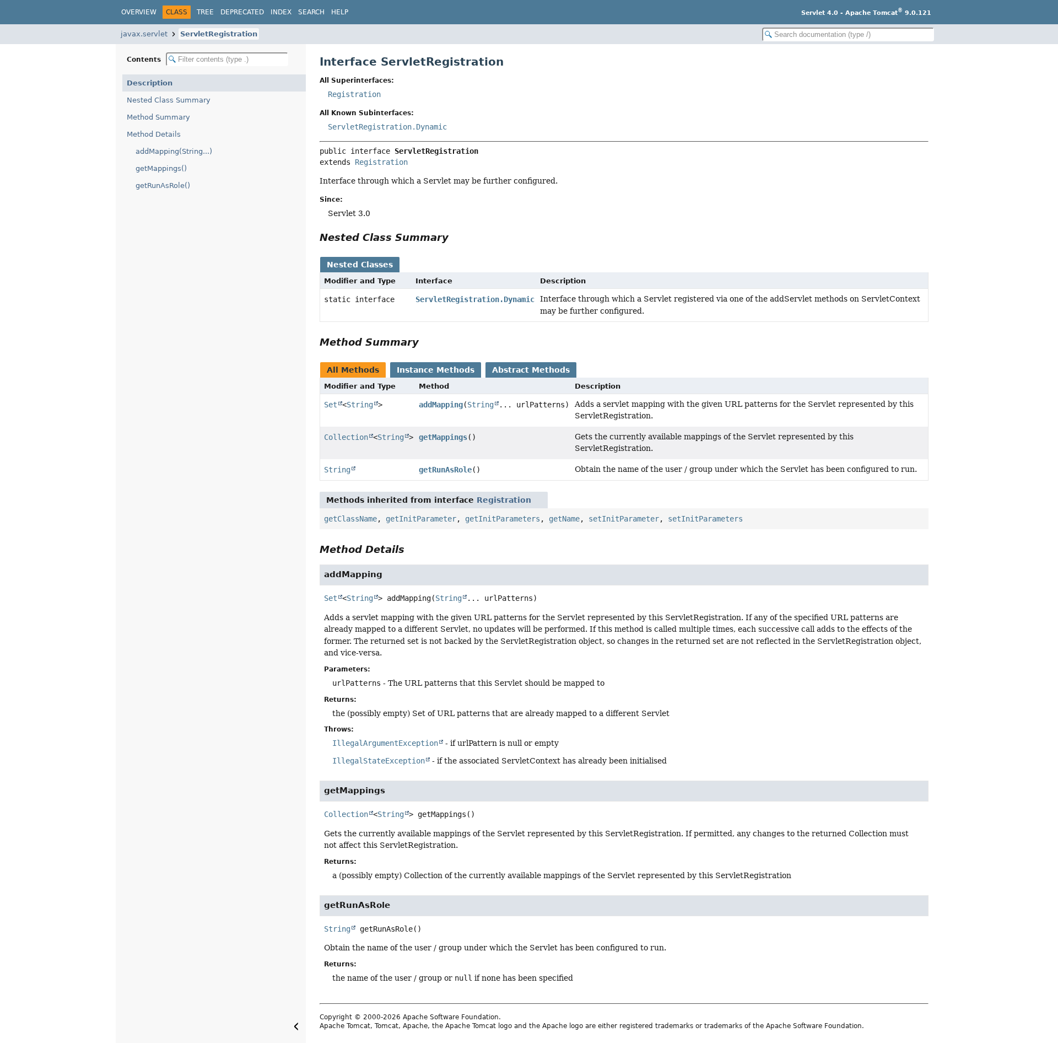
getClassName (350, 518)
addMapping (441, 404)
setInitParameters (705, 518)
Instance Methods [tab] (435, 369)
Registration (354, 94)
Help (339, 12)
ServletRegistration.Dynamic (387, 126)
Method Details (154, 134)
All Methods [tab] (353, 369)
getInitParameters (502, 518)
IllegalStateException (378, 760)
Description (149, 83)
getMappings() (161, 168)
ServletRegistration (218, 34)
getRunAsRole (445, 469)
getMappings (443, 437)
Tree (205, 12)
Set (330, 404)
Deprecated (242, 12)
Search (311, 12)
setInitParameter (624, 518)
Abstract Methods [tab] (531, 369)
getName (564, 518)
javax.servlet (144, 34)
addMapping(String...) (174, 151)
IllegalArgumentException (385, 743)
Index (281, 12)
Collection (346, 437)
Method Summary (158, 117)
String (360, 404)
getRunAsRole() (163, 185)
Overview (138, 12)
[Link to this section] (456, 237)
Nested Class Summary (168, 100)
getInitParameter (421, 518)
